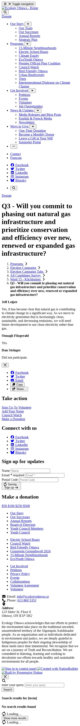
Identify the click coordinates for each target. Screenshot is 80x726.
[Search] (5, 12)
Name (6, 470)
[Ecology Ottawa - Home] (20, 8)
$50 (5, 506)
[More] (28, 24)
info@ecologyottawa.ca (33, 596)
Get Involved (19, 566)
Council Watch (20, 543)
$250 (19, 506)
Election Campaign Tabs (27, 271)
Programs (17, 264)
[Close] (5, 365)
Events (14, 577)
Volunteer (16, 589)
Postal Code (10, 479)
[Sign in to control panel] (19, 668)
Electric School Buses (25, 539)
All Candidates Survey (26, 275)
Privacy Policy (20, 574)
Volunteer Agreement (24, 585)
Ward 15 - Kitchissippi (25, 279)
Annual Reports (21, 521)
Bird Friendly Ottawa (24, 547)
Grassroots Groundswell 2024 (30, 551)
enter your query (13, 685)
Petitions (16, 570)
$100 (11, 506)
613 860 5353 (26, 600)
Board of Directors (22, 525)
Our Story (17, 513)
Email (13, 475)
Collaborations (20, 581)
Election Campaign (23, 268)
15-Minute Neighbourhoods (29, 555)
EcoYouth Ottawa (22, 559)
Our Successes (20, 517)
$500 (26, 506)
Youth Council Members (26, 528)
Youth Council (20, 532)
